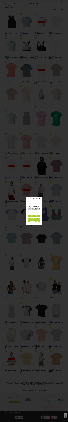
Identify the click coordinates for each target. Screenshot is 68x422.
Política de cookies (35, 212)
